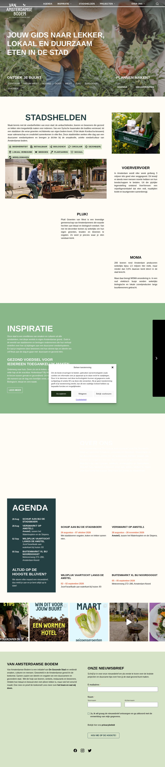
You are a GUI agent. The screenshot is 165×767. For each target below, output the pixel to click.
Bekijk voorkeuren (103, 394)
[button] (112, 367)
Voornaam (92, 708)
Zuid (78, 83)
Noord (46, 83)
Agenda (122, 87)
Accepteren (61, 394)
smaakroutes (145, 87)
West (68, 83)
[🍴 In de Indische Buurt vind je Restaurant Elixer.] (142, 630)
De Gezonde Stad (57, 677)
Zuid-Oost (91, 83)
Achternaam (130, 708)
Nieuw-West (31, 83)
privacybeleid (108, 733)
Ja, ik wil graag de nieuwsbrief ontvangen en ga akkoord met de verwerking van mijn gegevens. (121, 723)
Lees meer (15, 398)
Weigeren (82, 394)
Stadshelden (55, 117)
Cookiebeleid (81, 399)
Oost (58, 83)
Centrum (14, 83)
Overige (13, 88)
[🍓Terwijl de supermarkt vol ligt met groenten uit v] (62, 630)
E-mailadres (94, 693)
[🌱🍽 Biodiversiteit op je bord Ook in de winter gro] (102, 630)
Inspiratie (30, 328)
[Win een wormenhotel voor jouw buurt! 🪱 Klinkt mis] (22, 630)
